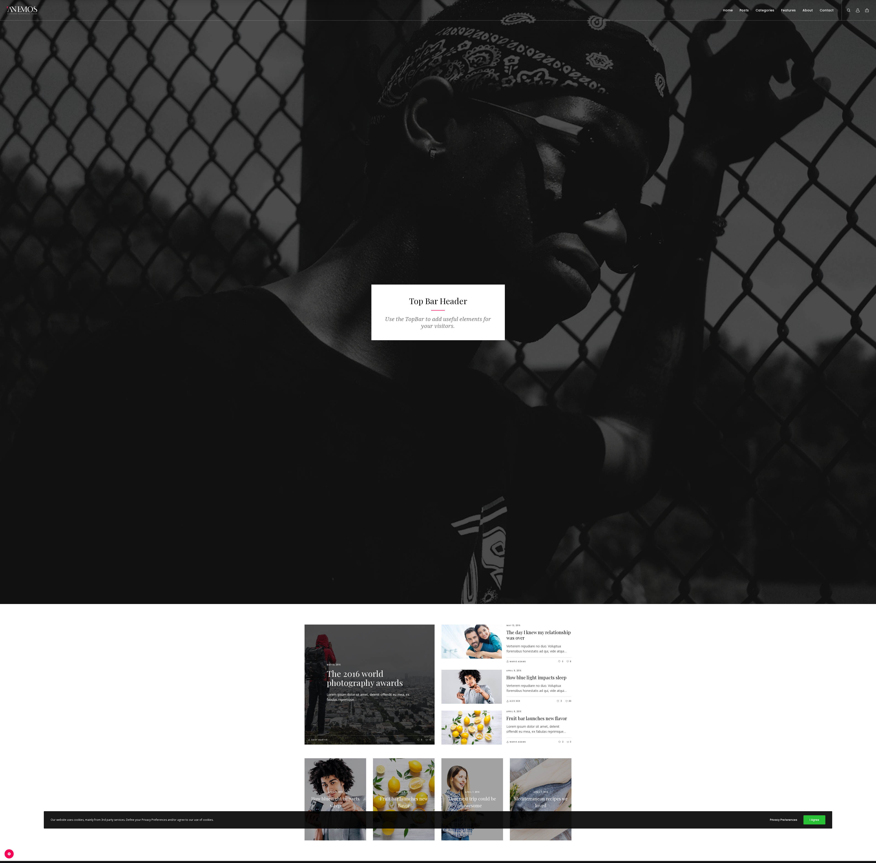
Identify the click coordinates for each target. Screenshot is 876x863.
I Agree (814, 820)
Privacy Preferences (783, 820)
